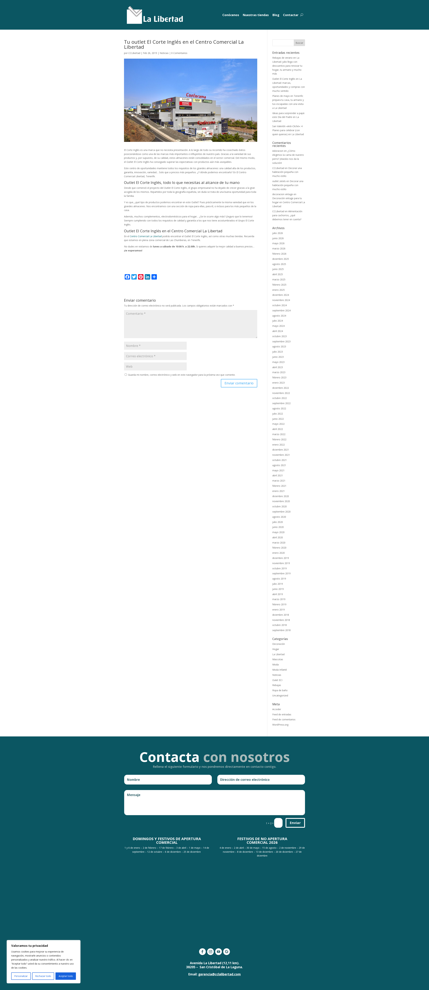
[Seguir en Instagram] (210, 951)
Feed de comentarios (283, 719)
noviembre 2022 (281, 393)
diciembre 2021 (280, 449)
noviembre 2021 (281, 454)
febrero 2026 (279, 253)
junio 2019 (278, 589)
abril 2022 (277, 429)
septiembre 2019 (281, 573)
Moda (275, 664)
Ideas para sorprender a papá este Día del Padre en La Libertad (288, 117)
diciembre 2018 (280, 614)
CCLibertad (134, 53)
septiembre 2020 (281, 511)
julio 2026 (277, 233)
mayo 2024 (278, 325)
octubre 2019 (279, 568)
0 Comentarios (179, 53)
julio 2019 (277, 583)
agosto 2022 (279, 408)
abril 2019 (277, 594)
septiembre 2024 (281, 310)
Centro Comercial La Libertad (146, 236)
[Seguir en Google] (226, 951)
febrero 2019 (279, 604)
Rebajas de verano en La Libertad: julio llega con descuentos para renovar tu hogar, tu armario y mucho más (287, 65)
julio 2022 (277, 413)
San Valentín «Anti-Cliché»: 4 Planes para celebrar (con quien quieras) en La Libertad (288, 130)
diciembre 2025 (280, 258)
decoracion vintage (282, 194)
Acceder (276, 709)
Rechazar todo (43, 976)
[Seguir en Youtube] (218, 951)
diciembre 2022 (280, 387)
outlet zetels (279, 181)
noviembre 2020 (281, 501)
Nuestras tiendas (256, 15)
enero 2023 (278, 382)
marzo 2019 (278, 599)
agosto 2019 (279, 578)
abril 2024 (277, 331)
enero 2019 (278, 609)
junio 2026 (278, 238)
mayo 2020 (278, 532)
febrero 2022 (279, 439)
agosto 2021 (279, 465)
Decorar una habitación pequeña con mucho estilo (287, 172)
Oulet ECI (277, 680)
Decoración (278, 643)
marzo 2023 (278, 372)
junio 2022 (278, 418)
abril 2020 (277, 537)
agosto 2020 (279, 516)
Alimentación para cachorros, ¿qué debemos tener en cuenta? (287, 215)
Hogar (275, 649)
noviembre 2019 (281, 563)
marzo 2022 (278, 434)
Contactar (290, 15)
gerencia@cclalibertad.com (219, 974)
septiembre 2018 (281, 630)
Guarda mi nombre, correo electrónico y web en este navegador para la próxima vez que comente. (181, 374)
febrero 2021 (279, 485)
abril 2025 (277, 274)
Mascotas (277, 659)
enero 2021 (278, 491)
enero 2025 (278, 289)
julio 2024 (277, 320)
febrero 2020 (279, 547)
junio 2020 (278, 527)
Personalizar (21, 976)
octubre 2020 (279, 506)
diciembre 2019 (280, 558)
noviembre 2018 (281, 620)
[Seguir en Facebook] (202, 951)
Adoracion (277, 150)
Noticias (164, 53)
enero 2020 (278, 552)
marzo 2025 (278, 279)
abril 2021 (277, 475)
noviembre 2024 (281, 300)
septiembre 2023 (281, 341)
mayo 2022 (278, 423)
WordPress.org (280, 724)
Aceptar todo (66, 976)
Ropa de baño (280, 690)
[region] (43, 961)
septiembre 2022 (281, 403)
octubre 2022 (279, 398)
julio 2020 (277, 522)
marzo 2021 (278, 480)
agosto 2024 (279, 315)
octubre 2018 (279, 625)
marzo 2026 (278, 248)
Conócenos (230, 15)
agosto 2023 (279, 346)
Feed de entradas (281, 714)
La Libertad (278, 654)
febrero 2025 (279, 284)
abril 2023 (277, 367)
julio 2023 (277, 351)
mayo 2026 (278, 243)
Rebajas (276, 685)
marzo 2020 (278, 542)
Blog (275, 15)
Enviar (295, 823)
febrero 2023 (279, 377)
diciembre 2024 (280, 294)
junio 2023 (278, 356)
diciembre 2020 (280, 496)
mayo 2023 (278, 362)
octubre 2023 (279, 336)
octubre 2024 (279, 305)
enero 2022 (278, 444)
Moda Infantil (279, 669)
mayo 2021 (278, 470)
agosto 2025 (279, 264)
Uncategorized (280, 695)
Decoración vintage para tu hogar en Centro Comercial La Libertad (288, 202)
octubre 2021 (279, 460)
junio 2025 (278, 269)
